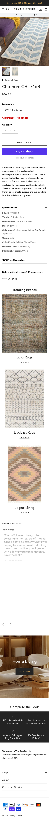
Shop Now (25, 362)
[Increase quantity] (15, 130)
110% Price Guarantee (13, 260)
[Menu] (3, 9)
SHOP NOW (24, 671)
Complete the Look (24, 707)
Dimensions (8, 104)
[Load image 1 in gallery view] (24, 41)
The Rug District (15, 816)
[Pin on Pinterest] (16, 279)
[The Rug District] (24, 9)
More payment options (24, 158)
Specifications (9, 207)
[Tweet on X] (9, 279)
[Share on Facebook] (13, 279)
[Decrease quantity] (4, 130)
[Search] (9, 9)
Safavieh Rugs (11, 80)
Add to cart (24, 142)
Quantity (7, 124)
